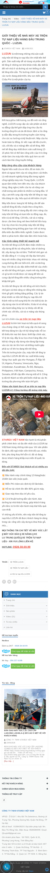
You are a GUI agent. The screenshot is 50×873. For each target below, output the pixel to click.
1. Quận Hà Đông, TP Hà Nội (26, 847)
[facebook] (4, 800)
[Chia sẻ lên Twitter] (9, 582)
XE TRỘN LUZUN (16, 562)
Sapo (31, 871)
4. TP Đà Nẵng (8, 854)
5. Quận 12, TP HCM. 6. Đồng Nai (32, 854)
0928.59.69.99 (21, 646)
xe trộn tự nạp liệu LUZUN (20, 574)
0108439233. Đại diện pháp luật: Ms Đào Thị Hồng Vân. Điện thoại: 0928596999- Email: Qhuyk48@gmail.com (24, 829)
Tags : (5, 562)
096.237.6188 (16, 660)
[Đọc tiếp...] (9, 761)
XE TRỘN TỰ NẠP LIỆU (19, 568)
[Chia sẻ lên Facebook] (4, 582)
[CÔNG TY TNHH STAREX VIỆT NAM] (25, 2)
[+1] (15, 582)
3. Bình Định (41, 851)
